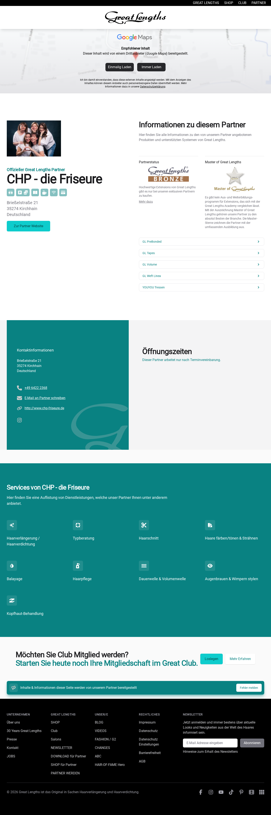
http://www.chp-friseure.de (44, 408)
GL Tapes (148, 253)
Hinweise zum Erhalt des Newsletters (210, 752)
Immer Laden (151, 67)
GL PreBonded (152, 241)
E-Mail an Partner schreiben (45, 398)
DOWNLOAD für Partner (68, 756)
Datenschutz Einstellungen (149, 741)
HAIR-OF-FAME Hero (110, 765)
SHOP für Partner (63, 765)
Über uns (13, 722)
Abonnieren (252, 743)
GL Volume (149, 264)
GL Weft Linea (151, 276)
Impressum (147, 722)
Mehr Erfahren (240, 659)
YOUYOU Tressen (153, 287)
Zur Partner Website (28, 226)
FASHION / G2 (105, 739)
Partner (259, 3)
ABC (98, 756)
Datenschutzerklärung (152, 86)
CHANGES (102, 748)
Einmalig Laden (119, 67)
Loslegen (211, 659)
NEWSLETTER (61, 748)
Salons (56, 739)
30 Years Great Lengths (24, 731)
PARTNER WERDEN (65, 773)
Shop (228, 3)
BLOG (99, 722)
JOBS (11, 756)
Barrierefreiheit (150, 753)
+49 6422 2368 (36, 388)
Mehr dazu (146, 201)
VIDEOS (100, 731)
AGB (142, 761)
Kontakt (12, 748)
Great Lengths (206, 3)
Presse (12, 739)
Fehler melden (249, 687)
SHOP (55, 722)
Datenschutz (148, 731)
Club (242, 3)
